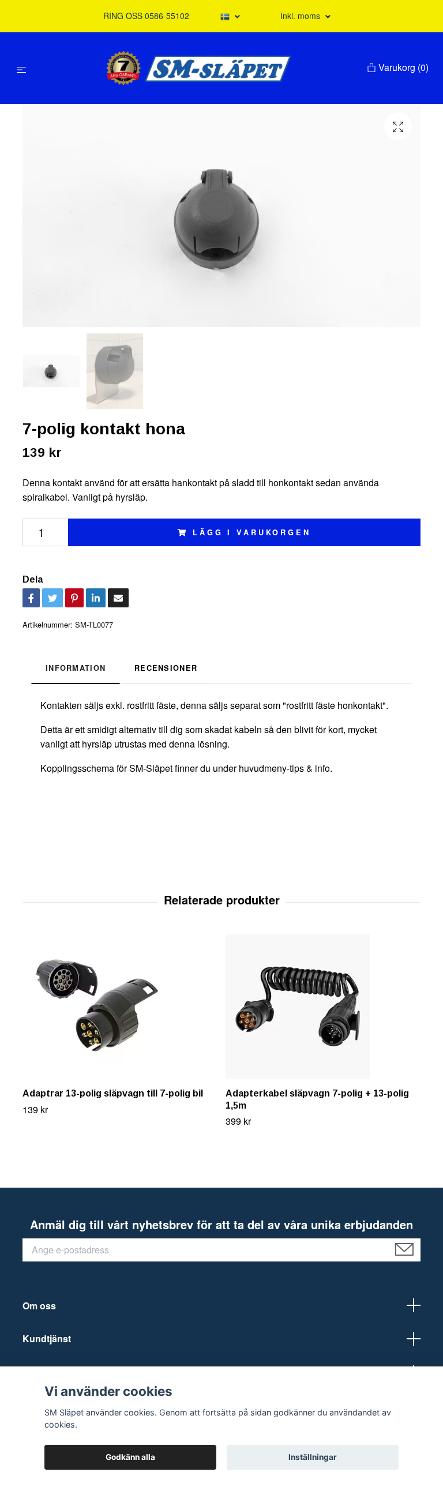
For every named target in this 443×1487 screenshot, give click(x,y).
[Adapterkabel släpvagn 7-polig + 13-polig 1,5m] (323, 1006)
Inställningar (312, 1457)
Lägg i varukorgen (251, 532)
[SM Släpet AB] (198, 68)
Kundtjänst (46, 1338)
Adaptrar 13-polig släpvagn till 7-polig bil (112, 1093)
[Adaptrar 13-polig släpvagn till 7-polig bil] (119, 1006)
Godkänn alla (130, 1457)
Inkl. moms (301, 15)
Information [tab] (76, 668)
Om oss (39, 1305)
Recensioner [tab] (165, 668)
